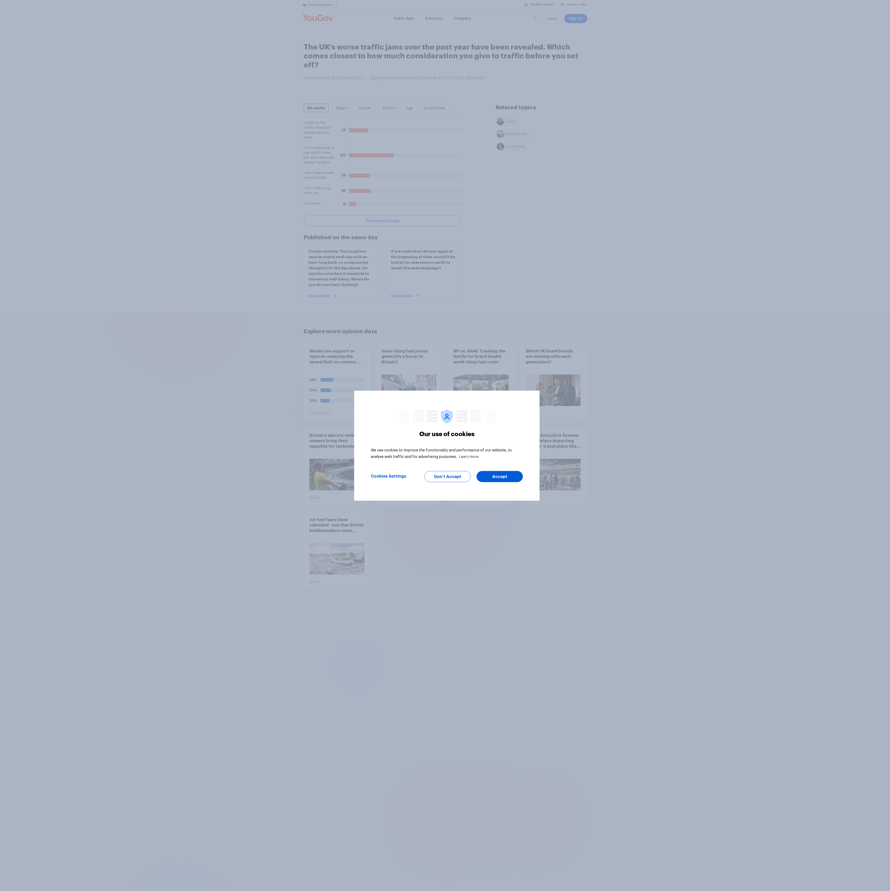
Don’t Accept (447, 476)
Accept (499, 476)
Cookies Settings (388, 476)
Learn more (469, 456)
